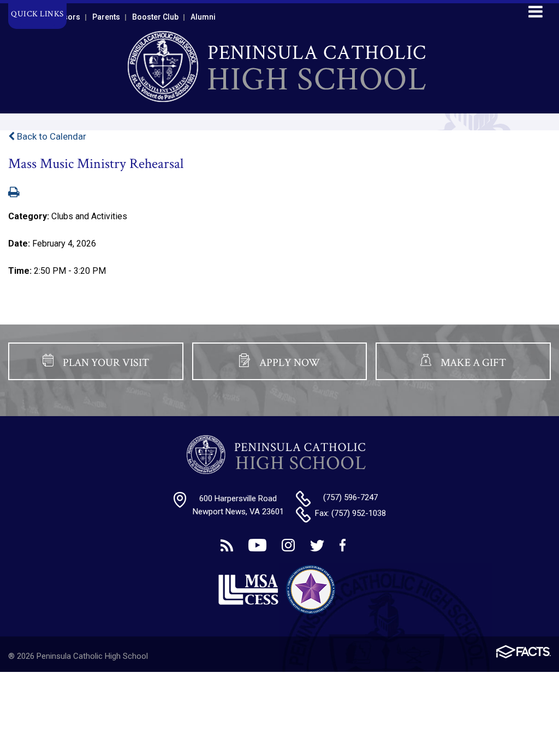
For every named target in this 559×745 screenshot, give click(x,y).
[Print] (14, 193)
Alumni (203, 17)
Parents (106, 17)
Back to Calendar (50, 136)
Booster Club (155, 17)
